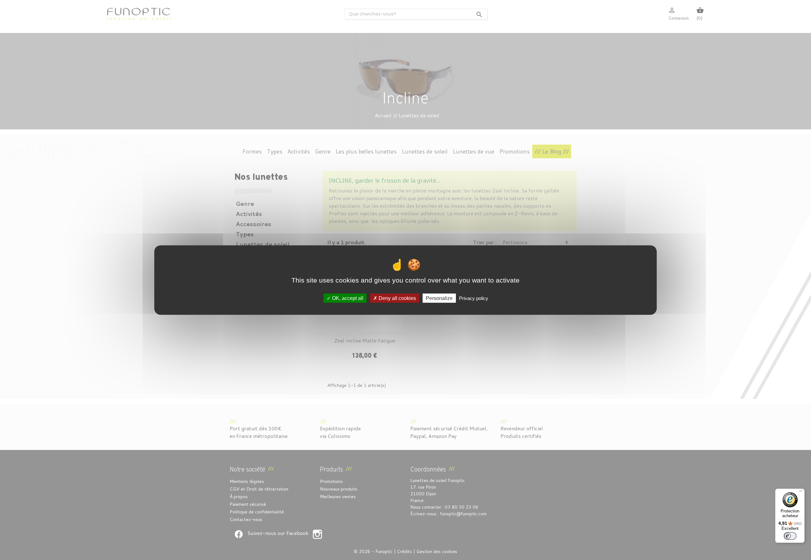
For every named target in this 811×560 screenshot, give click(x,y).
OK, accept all (347, 298)
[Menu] (801, 492)
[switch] (790, 536)
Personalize (439, 298)
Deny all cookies (396, 298)
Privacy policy (473, 298)
